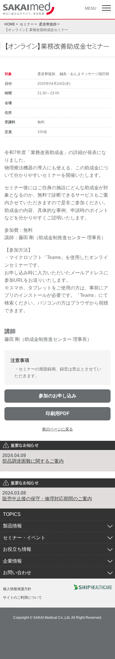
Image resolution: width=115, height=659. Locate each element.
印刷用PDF (58, 413)
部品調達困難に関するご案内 (33, 461)
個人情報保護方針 (17, 589)
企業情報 (12, 561)
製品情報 (12, 525)
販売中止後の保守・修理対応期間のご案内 (47, 498)
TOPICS (12, 514)
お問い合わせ (17, 572)
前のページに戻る (57, 429)
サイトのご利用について (22, 597)
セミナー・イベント (24, 537)
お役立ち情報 (17, 549)
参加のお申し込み (57, 395)
